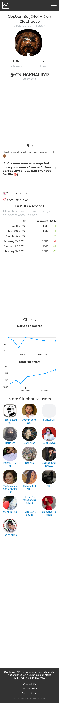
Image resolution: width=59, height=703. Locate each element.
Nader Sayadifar (10, 421)
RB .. (49, 486)
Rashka (29, 462)
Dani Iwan (29, 443)
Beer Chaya (49, 443)
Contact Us (29, 684)
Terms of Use (29, 693)
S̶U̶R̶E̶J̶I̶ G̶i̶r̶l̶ (49, 419)
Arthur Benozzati (29, 421)
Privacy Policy (29, 688)
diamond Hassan (49, 513)
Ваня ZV (10, 443)
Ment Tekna (10, 512)
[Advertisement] (29, 114)
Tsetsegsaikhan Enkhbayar (10, 489)
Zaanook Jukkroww (49, 464)
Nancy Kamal (10, 534)
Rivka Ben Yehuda (29, 513)
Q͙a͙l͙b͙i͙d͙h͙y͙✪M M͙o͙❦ (29, 487)
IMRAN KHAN (10, 464)
